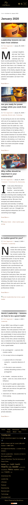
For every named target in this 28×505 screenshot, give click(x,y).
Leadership (4, 115)
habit (12, 464)
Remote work (11, 115)
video (11, 472)
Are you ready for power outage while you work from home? (13, 107)
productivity (22, 467)
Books (9, 432)
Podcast (24, 429)
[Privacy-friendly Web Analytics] (14, 503)
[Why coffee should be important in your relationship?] (14, 161)
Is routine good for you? (12, 238)
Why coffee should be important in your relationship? (11, 173)
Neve (6, 500)
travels (7, 472)
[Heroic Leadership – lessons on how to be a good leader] (14, 303)
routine (16, 470)
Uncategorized (5, 497)
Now (20, 432)
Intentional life (13, 182)
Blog (8, 429)
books (3, 464)
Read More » (5, 83)
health (17, 464)
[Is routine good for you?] (14, 228)
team (2, 472)
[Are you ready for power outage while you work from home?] (14, 94)
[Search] (21, 4)
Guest (8, 464)
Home (2, 13)
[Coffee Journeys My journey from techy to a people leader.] (5, 4)
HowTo (4, 467)
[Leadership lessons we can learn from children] (14, 30)
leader (15, 467)
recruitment (4, 469)
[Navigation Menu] (25, 3)
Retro (10, 469)
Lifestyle (4, 482)
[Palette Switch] (19, 4)
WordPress (19, 500)
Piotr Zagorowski (8, 46)
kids (10, 467)
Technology (19, 115)
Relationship (21, 182)
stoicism (22, 469)
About (14, 432)
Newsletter (15, 429)
